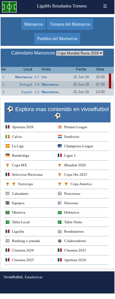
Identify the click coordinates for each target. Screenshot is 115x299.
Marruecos (33, 24)
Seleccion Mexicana (27, 174)
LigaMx (44, 6)
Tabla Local (21, 222)
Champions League (78, 146)
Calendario (20, 194)
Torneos (79, 6)
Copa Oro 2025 (75, 174)
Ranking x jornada (26, 241)
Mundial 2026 (75, 165)
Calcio (17, 137)
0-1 (36, 77)
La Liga (18, 146)
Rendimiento (74, 231)
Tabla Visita (73, 222)
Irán (44, 77)
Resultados (61, 6)
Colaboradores (75, 241)
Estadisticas (33, 277)
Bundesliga (20, 155)
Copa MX (19, 165)
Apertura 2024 (75, 260)
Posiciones (72, 194)
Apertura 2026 (23, 127)
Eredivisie (71, 137)
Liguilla (18, 231)
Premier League (76, 127)
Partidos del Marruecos (57, 38)
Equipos (18, 203)
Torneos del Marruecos (70, 24)
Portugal (25, 84)
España (26, 92)
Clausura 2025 (75, 250)
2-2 (36, 92)
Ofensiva (18, 212)
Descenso (71, 203)
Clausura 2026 (23, 250)
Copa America (81, 184)
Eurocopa (25, 184)
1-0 (36, 84)
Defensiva (71, 212)
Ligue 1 (70, 155)
